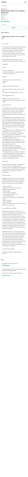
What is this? (7, 275)
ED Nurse (5, 5)
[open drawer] (25, 2)
